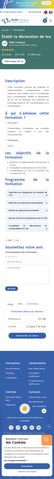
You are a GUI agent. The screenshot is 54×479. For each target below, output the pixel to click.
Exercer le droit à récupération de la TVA (28, 218)
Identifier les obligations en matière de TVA (28, 194)
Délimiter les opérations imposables (26, 202)
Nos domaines (12, 368)
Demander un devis (27, 335)
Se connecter (35, 12)
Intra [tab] (20, 303)
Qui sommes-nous (37, 397)
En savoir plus (46, 3)
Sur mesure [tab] (32, 303)
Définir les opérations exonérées (24, 210)
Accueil (5, 30)
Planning (10, 373)
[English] (46, 12)
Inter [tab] (10, 304)
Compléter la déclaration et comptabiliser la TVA (28, 227)
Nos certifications (37, 368)
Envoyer (12, 288)
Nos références (36, 401)
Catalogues (11, 377)
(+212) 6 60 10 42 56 (12, 12)
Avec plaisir (27, 466)
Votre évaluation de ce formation (21, 252)
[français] (51, 12)
